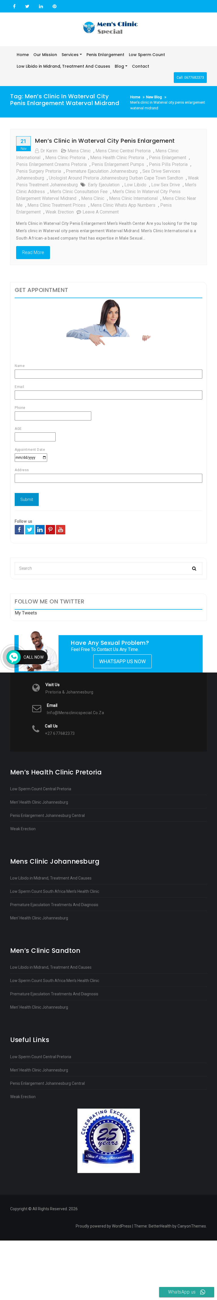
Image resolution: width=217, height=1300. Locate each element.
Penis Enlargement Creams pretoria (51, 164)
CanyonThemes (191, 1226)
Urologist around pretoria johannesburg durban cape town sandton (116, 178)
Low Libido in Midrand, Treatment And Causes (51, 878)
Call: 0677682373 (190, 78)
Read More (33, 252)
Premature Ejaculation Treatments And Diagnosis (54, 904)
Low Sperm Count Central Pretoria (40, 789)
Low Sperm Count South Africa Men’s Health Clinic (54, 891)
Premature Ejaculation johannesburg (102, 171)
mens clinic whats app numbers (122, 205)
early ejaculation (104, 184)
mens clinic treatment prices (56, 205)
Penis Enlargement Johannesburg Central (47, 815)
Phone (20, 408)
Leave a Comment (101, 212)
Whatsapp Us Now (122, 661)
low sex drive (165, 184)
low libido (135, 184)
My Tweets (26, 613)
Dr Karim (48, 150)
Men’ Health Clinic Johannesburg (39, 802)
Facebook (14, 6)
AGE (18, 429)
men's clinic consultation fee (79, 191)
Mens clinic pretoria (65, 157)
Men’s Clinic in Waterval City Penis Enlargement (105, 141)
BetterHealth (160, 1226)
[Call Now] (13, 657)
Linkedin (41, 6)
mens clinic (79, 150)
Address (22, 470)
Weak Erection (23, 829)
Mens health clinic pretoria (117, 157)
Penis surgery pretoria (38, 171)
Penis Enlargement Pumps (118, 164)
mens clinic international (133, 198)
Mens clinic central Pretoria (123, 150)
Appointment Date (30, 450)
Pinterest (54, 6)
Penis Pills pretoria (168, 164)
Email (19, 387)
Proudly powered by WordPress (103, 1226)
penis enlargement (167, 157)
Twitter (27, 6)
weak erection (59, 212)
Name (20, 366)
